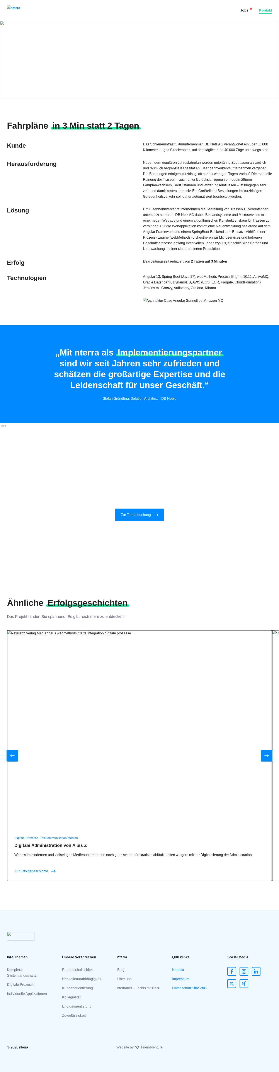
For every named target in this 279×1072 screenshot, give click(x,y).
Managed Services (79, 60)
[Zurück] (12, 756)
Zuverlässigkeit (74, 1015)
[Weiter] (266, 756)
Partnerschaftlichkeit (78, 970)
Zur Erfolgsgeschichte (31, 871)
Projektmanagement (80, 77)
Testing (70, 33)
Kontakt (265, 10)
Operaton (72, 94)
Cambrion (72, 86)
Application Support (80, 51)
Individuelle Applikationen (27, 994)
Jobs (244, 10)
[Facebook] (231, 971)
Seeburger (73, 7)
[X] (231, 983)
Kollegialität (71, 997)
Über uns (124, 979)
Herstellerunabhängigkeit (81, 979)
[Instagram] (244, 971)
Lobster (71, 16)
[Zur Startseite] (21, 10)
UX (67, 68)
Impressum (180, 979)
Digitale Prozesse (20, 984)
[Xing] (244, 983)
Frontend (72, 25)
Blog (120, 970)
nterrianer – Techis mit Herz (138, 988)
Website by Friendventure (139, 1047)
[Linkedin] (256, 971)
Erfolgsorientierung (77, 1006)
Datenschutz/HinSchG (189, 988)
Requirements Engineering (86, 42)
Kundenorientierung (77, 988)
